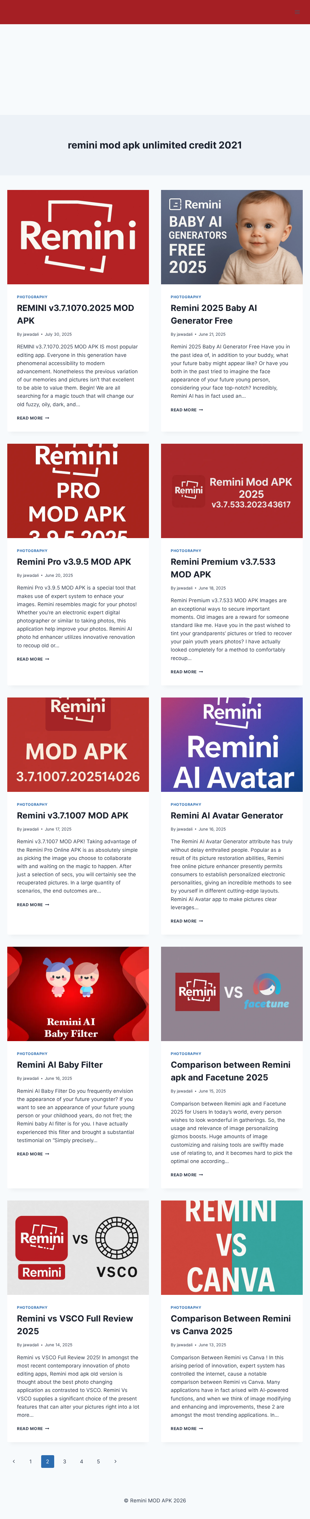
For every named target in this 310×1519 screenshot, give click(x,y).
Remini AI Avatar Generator (227, 815)
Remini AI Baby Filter (60, 1065)
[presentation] (78, 237)
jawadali (31, 334)
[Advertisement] (155, 69)
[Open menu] (297, 12)
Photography (32, 297)
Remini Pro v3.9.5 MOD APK (74, 562)
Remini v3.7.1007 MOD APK (72, 815)
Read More (33, 418)
